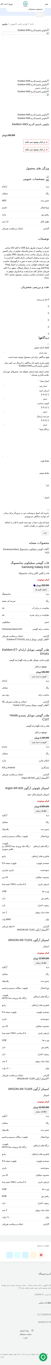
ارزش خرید (44, 390)
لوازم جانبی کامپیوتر (18, 24)
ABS (4, 200)
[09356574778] (50, 1319)
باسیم (4, 207)
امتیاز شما (43, 381)
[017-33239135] (50, 1311)
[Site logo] (25, 4)
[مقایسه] (45, 1083)
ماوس (4, 24)
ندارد (4, 215)
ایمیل (46, 497)
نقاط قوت (44, 461)
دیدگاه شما (43, 429)
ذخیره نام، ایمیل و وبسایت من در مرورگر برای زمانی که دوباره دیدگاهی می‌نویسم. (26, 515)
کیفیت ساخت (43, 403)
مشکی (5, 193)
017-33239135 (44, 1314)
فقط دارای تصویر (41, 347)
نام (47, 485)
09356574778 (44, 1322)
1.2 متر (5, 221)
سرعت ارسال (43, 416)
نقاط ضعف (44, 473)
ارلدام (4, 186)
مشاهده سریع (38, 1083)
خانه (32, 24)
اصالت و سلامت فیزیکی (12, 228)
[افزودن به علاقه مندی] (31, 1083)
